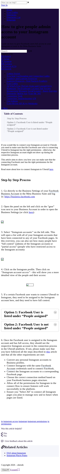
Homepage (11, 88)
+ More (4, 108)
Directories (11, 15)
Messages (23, 91)
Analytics (53, 91)
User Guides (12, 12)
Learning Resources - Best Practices (22, 81)
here (51, 169)
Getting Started (13, 73)
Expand (14, 470)
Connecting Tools (14, 96)
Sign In (4, 5)
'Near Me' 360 (34, 93)
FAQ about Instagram (16, 453)
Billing (15, 103)
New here (11, 76)
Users (9, 103)
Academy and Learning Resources (22, 78)
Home (9, 10)
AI (8, 86)
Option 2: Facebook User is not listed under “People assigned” (27, 130)
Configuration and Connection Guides (33, 76)
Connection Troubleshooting (19, 98)
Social (30, 91)
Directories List (13, 17)
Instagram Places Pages (17, 455)
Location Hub (37, 88)
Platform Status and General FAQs (36, 86)
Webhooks (32, 103)
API (34, 98)
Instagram (11, 20)
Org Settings (12, 101)
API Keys (23, 103)
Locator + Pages (41, 91)
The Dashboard (24, 88)
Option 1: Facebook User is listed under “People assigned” (29, 123)
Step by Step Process (17, 118)
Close (4, 470)
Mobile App (22, 93)
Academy (43, 81)
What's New (15, 86)
